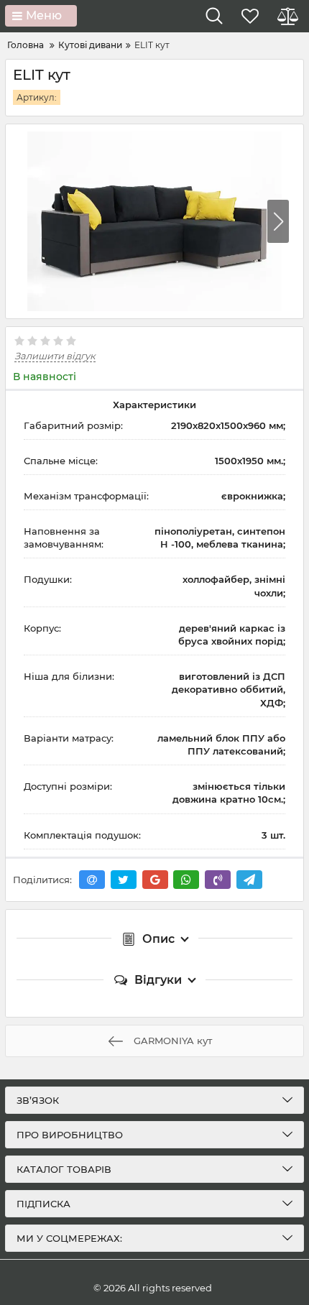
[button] (278, 221)
